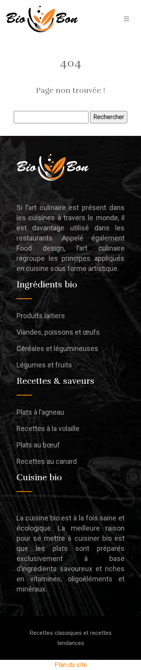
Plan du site (70, 664)
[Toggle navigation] (126, 19)
